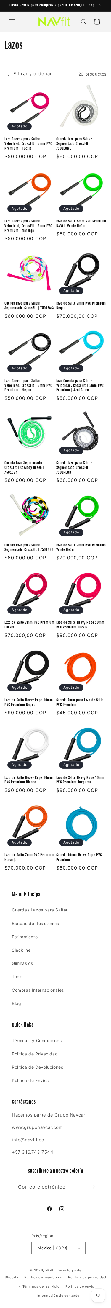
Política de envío (79, 1286)
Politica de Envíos (30, 1080)
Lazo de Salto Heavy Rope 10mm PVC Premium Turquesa (80, 780)
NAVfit (50, 1270)
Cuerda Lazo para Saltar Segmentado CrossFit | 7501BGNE (74, 143)
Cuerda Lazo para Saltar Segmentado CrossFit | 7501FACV (29, 305)
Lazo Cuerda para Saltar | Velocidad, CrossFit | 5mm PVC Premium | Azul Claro (80, 385)
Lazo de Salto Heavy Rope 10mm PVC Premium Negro (28, 702)
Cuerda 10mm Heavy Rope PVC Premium (79, 857)
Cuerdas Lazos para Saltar (40, 909)
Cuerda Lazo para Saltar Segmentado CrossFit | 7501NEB (28, 547)
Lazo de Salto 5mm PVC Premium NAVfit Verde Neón (81, 223)
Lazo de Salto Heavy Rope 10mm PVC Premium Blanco (28, 780)
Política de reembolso (43, 1277)
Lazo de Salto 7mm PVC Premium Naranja (29, 857)
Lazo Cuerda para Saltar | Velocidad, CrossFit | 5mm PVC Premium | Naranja (28, 226)
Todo (17, 976)
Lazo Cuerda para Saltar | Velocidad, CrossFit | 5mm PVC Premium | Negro (28, 385)
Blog (16, 1003)
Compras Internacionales (38, 990)
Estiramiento (25, 936)
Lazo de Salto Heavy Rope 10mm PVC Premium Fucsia (80, 624)
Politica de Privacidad (35, 1053)
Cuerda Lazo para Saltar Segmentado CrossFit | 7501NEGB (74, 467)
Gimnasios (22, 963)
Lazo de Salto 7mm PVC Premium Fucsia (29, 624)
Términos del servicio (41, 1286)
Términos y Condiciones (37, 1040)
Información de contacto (58, 1296)
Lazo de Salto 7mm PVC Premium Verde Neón (81, 547)
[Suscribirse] (92, 1187)
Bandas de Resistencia (35, 923)
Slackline (21, 949)
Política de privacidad (87, 1277)
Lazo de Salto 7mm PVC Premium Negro (81, 305)
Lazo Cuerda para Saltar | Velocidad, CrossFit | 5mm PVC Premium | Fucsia (28, 143)
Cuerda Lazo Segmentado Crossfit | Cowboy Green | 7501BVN (24, 467)
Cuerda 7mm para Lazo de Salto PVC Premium (80, 702)
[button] (11, 21)
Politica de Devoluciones (37, 1067)
